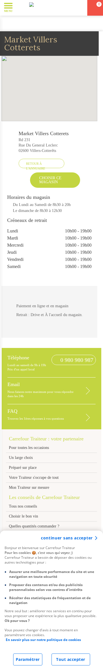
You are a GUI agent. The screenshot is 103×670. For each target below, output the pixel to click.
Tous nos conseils (23, 506)
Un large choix (21, 457)
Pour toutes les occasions (29, 448)
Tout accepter (70, 659)
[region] (51, 600)
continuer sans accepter (67, 538)
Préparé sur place (23, 467)
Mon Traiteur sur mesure (29, 487)
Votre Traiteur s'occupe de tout (34, 477)
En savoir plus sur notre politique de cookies (43, 639)
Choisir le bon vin (23, 516)
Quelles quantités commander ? (34, 526)
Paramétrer (28, 659)
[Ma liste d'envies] (80, 8)
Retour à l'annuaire (35, 165)
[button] (21, 7)
